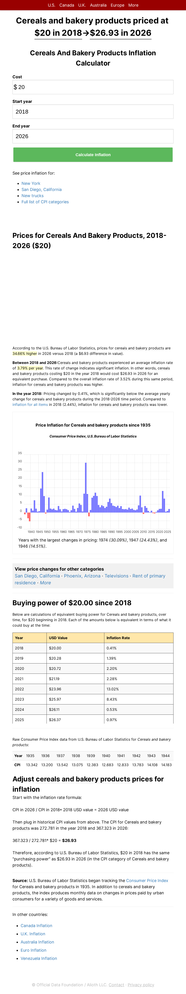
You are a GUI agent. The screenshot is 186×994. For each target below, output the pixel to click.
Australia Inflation (37, 942)
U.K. (82, 5)
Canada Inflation (36, 925)
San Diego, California (42, 189)
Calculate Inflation (93, 155)
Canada (66, 5)
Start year (22, 101)
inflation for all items (30, 404)
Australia (98, 5)
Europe (117, 5)
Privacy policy (141, 984)
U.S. (51, 5)
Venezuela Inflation (39, 958)
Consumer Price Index (147, 880)
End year (21, 126)
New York (31, 183)
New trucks (33, 195)
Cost (17, 76)
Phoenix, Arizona (82, 576)
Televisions (116, 576)
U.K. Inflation (33, 933)
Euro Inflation (33, 950)
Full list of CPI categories (45, 201)
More (133, 5)
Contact (116, 984)
